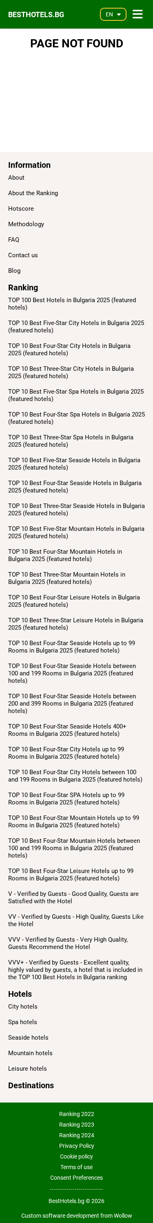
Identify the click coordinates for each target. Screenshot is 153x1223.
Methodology (26, 224)
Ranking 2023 (76, 1124)
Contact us (23, 255)
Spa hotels (22, 1022)
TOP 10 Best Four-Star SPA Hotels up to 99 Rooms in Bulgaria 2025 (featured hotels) (66, 798)
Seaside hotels (28, 1037)
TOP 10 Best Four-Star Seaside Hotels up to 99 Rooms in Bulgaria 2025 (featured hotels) (71, 646)
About (16, 177)
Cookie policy (76, 1156)
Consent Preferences (76, 1177)
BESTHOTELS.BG (36, 14)
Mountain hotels (30, 1053)
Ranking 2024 (76, 1135)
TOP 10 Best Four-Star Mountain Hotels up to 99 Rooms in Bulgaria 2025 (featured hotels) (73, 821)
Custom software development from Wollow (76, 1215)
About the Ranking (33, 193)
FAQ (13, 239)
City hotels (23, 1006)
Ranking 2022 (76, 1114)
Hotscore (21, 208)
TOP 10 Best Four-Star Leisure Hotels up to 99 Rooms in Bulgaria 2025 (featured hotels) (70, 874)
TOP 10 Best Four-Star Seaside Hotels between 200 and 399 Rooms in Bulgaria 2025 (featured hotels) (72, 704)
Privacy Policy (76, 1146)
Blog (14, 270)
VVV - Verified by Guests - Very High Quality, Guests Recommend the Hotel (68, 943)
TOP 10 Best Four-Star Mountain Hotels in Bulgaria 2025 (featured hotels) (65, 555)
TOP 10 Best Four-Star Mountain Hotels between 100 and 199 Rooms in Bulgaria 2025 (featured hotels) (74, 848)
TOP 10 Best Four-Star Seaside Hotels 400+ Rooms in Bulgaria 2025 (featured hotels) (67, 730)
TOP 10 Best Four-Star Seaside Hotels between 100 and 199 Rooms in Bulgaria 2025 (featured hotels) (72, 673)
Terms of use (76, 1167)
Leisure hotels (27, 1068)
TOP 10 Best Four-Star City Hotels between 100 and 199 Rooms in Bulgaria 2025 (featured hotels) (75, 776)
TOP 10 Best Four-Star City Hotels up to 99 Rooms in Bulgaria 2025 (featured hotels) (66, 753)
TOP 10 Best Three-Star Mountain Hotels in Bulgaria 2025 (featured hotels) (66, 578)
